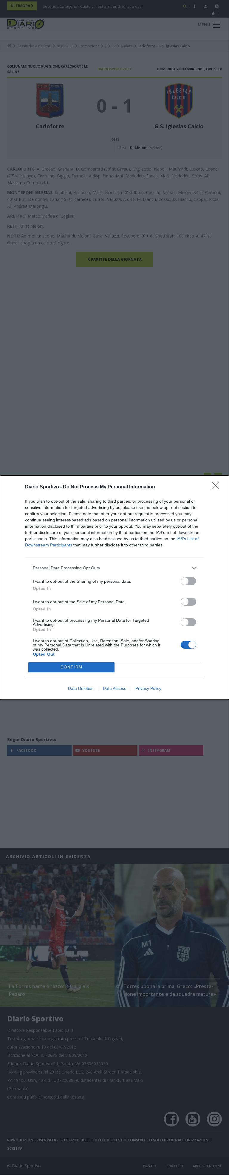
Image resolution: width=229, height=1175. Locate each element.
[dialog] (114, 588)
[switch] (188, 581)
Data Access (114, 688)
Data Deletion (81, 688)
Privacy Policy (148, 688)
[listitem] (114, 568)
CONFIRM (72, 667)
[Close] (217, 487)
